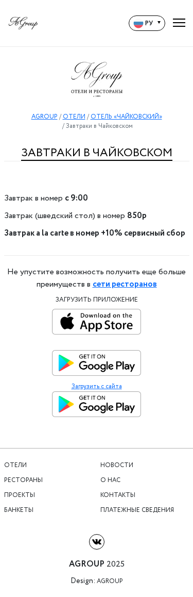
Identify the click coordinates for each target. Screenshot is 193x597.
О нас (110, 480)
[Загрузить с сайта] (96, 406)
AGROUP (44, 116)
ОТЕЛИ (74, 116)
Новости (116, 465)
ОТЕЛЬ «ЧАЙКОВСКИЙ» (126, 116)
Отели (15, 465)
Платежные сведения (137, 510)
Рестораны (23, 480)
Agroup (110, 581)
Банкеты (18, 510)
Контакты (117, 495)
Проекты (19, 495)
